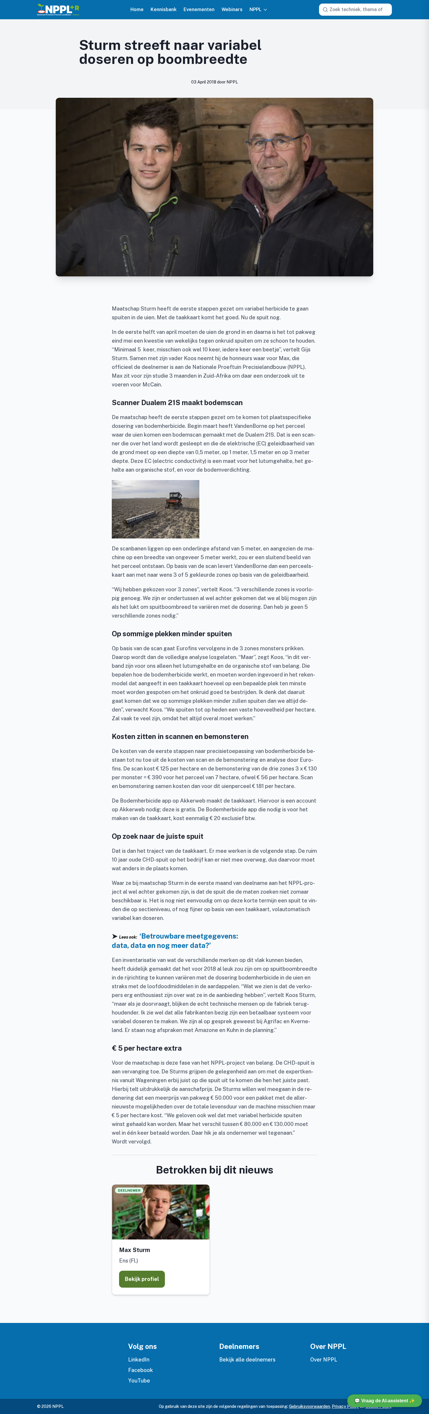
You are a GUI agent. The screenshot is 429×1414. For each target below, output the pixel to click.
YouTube (139, 1381)
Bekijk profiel (142, 1279)
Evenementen (199, 9)
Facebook (140, 1370)
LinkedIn (138, 1360)
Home (137, 9)
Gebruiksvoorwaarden (309, 1406)
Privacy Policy (345, 1406)
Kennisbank (164, 9)
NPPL (255, 9)
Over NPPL (323, 1360)
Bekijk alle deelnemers (247, 1360)
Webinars (232, 9)
